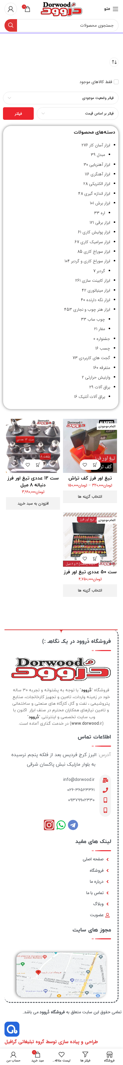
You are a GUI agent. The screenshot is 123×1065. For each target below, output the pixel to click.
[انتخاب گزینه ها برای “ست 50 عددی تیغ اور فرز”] (95, 558)
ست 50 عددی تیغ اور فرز (90, 572)
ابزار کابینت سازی (96, 280)
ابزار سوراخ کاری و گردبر (90, 261)
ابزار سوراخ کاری (97, 251)
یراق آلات (102, 387)
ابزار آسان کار (99, 145)
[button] (38, 464)
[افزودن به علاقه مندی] (85, 464)
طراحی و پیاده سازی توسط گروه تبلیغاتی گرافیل (51, 1042)
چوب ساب (96, 319)
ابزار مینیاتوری (98, 290)
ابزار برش (102, 203)
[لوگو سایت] (61, 8)
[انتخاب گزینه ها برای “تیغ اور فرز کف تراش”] (95, 464)
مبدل (101, 154)
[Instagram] (49, 825)
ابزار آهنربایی (99, 164)
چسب (105, 348)
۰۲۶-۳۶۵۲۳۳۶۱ (81, 790)
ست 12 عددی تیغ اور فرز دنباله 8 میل (33, 481)
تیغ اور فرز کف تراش (90, 478)
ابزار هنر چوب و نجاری (91, 309)
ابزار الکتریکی (99, 183)
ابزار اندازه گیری (97, 193)
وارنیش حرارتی (97, 377)
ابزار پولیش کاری (96, 232)
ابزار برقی (102, 222)
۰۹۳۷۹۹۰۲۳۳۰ (81, 800)
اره (103, 213)
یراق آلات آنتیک (92, 396)
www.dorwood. (85, 724)
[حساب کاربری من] (10, 9)
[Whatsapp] (61, 825)
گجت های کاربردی (94, 358)
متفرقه (104, 367)
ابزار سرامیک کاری (95, 242)
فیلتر (18, 114)
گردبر (101, 271)
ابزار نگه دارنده (98, 300)
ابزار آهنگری (100, 174)
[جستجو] (10, 25)
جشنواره (103, 338)
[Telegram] (73, 825)
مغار (102, 329)
